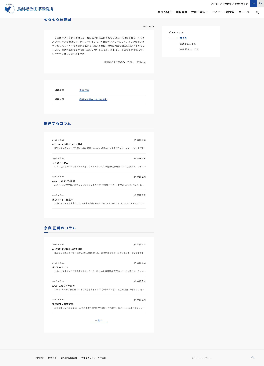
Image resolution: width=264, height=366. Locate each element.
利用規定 (40, 357)
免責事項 (52, 357)
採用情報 (227, 3)
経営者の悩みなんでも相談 (93, 99)
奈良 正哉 (84, 90)
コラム (183, 38)
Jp (254, 3)
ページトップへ (253, 357)
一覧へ (99, 320)
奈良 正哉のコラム (189, 49)
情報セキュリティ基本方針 (93, 357)
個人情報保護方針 (69, 357)
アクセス (215, 3)
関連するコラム (188, 43)
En (260, 3)
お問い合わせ (241, 3)
